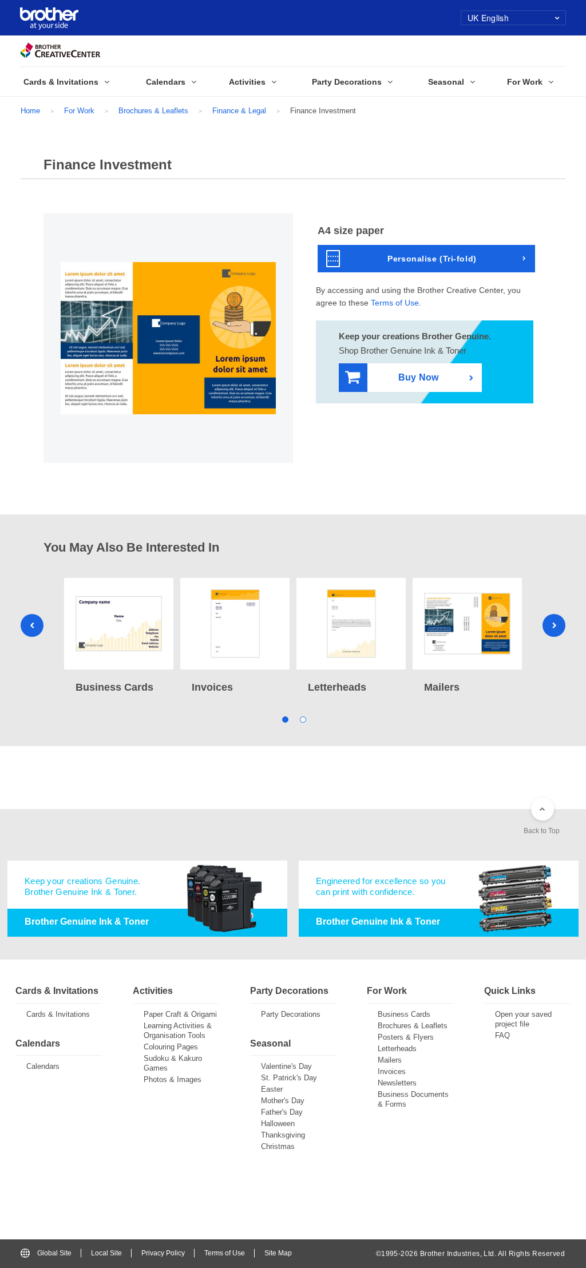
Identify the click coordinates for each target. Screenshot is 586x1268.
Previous (32, 625)
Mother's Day (282, 1100)
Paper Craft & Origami (180, 1014)
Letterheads (397, 1048)
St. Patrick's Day (289, 1077)
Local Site (106, 1253)
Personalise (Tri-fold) (431, 258)
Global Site (54, 1253)
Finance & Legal (239, 110)
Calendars (43, 1066)
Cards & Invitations (58, 1014)
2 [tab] (302, 718)
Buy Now (418, 377)
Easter (272, 1089)
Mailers (390, 1060)
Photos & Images (172, 1079)
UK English (488, 17)
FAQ (502, 1035)
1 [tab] (284, 718)
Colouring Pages (171, 1047)
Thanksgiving (283, 1135)
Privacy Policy (163, 1253)
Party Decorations (290, 1014)
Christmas (278, 1146)
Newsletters (397, 1083)
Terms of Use (395, 302)
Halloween (278, 1123)
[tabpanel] (119, 637)
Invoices (392, 1071)
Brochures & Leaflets (153, 110)
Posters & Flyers (406, 1037)
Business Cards (404, 1014)
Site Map (278, 1253)
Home (30, 110)
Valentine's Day (286, 1066)
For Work (79, 110)
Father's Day (282, 1112)
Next (554, 625)
